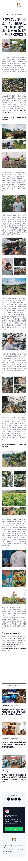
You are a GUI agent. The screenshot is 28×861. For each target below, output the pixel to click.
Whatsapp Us (14, 829)
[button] (4, 4)
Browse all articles (14, 685)
